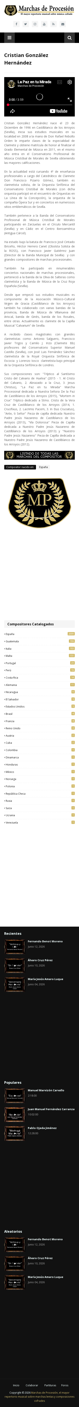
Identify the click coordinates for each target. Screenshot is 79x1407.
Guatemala (40, 641)
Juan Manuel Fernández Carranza (51, 1109)
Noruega (40, 779)
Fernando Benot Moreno (45, 941)
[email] (63, 24)
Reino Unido (40, 728)
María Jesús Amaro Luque (45, 979)
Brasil (40, 714)
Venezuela (40, 822)
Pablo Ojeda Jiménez (42, 1128)
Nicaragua (40, 692)
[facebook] (16, 24)
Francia (40, 721)
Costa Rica (40, 677)
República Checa (40, 793)
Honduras (40, 764)
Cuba (40, 743)
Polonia (40, 786)
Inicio (16, 1385)
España (43, 467)
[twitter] (26, 24)
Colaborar (32, 1385)
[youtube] (44, 24)
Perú (40, 670)
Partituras (50, 1385)
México (40, 772)
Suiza (40, 808)
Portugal (40, 663)
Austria (40, 735)
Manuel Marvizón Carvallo (46, 1090)
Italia (40, 648)
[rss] (53, 24)
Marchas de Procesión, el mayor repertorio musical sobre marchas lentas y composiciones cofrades (39, 1397)
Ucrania (40, 815)
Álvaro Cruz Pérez (40, 960)
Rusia (40, 801)
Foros (64, 1385)
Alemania (40, 685)
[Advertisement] (39, 574)
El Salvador (40, 699)
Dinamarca (40, 757)
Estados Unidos (40, 706)
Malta (40, 656)
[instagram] (35, 24)
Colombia (40, 750)
